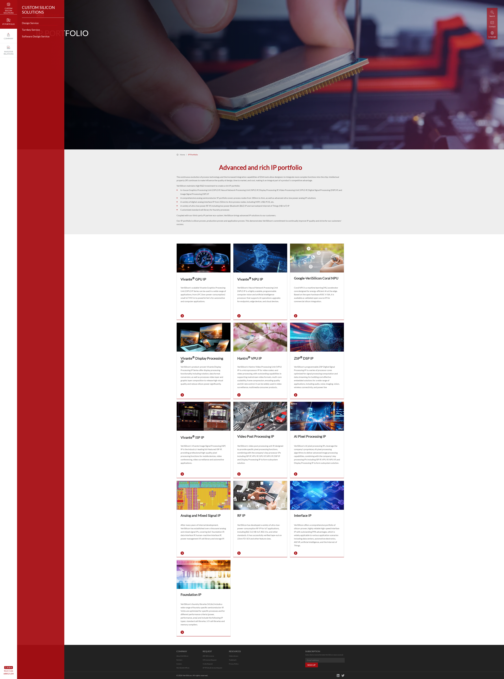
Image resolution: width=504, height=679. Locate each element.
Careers (179, 664)
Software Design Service (35, 36)
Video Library (233, 656)
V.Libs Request (208, 664)
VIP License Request (209, 660)
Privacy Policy (233, 664)
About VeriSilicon (182, 656)
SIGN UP (311, 665)
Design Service (30, 23)
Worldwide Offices (182, 668)
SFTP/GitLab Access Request (212, 668)
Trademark (232, 660)
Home (182, 154)
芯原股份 (8, 667)
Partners (179, 660)
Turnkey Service (31, 29)
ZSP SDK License (208, 656)
